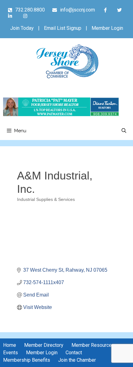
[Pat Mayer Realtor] (61, 114)
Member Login (107, 28)
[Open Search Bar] (124, 130)
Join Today (22, 28)
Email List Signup (62, 28)
